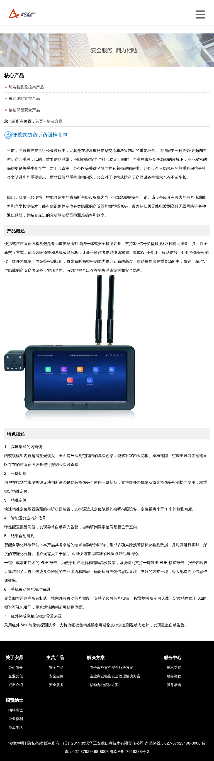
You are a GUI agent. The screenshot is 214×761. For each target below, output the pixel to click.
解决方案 (54, 121)
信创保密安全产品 (24, 109)
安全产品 (56, 667)
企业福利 (15, 718)
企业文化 (15, 676)
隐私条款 (35, 743)
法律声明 (16, 743)
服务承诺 (174, 684)
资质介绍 (15, 684)
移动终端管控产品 (24, 98)
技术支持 (174, 667)
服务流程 (174, 676)
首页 (39, 121)
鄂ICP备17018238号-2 (129, 751)
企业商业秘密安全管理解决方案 (115, 676)
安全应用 (56, 676)
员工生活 (15, 727)
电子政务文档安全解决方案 (111, 667)
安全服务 (56, 684)
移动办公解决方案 (104, 684)
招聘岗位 (15, 710)
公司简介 (15, 667)
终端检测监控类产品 (26, 86)
